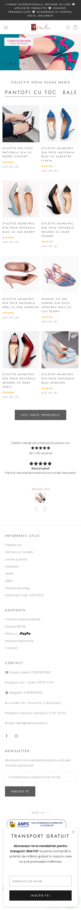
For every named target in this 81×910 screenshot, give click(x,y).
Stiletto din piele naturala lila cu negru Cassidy (17, 152)
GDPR (9, 573)
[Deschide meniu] (6, 27)
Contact (11, 648)
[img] (40, 448)
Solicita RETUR (15, 626)
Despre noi (13, 545)
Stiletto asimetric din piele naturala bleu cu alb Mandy (18, 228)
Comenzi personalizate (22, 619)
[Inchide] (73, 831)
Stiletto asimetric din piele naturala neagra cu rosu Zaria (18, 381)
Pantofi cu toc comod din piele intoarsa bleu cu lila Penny (57, 305)
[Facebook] (6, 736)
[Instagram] (16, 736)
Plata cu (11, 633)
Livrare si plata (16, 559)
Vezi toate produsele (40, 415)
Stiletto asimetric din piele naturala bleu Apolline (58, 379)
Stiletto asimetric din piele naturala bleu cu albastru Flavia (58, 154)
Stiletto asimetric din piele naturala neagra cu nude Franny (58, 230)
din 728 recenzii (40, 453)
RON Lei (38, 813)
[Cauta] (68, 27)
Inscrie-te (20, 791)
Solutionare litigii (17, 588)
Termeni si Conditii (19, 552)
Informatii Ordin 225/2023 (24, 595)
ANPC (9, 581)
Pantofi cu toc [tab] (31, 92)
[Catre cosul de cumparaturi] (75, 27)
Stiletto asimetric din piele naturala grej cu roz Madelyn (20, 303)
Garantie (11, 566)
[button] (37, 509)
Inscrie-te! (40, 895)
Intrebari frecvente (19, 641)
